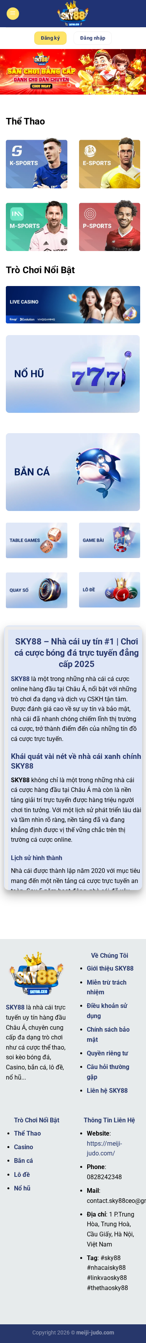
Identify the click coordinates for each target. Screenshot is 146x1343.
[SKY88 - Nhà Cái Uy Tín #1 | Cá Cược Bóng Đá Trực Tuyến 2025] (73, 13)
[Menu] (13, 13)
